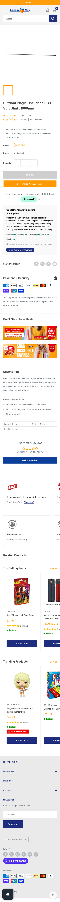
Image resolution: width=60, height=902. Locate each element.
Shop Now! (29, 502)
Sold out (30, 174)
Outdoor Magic (10, 115)
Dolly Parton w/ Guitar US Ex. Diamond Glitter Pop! (20, 710)
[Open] (7, 894)
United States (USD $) (13, 839)
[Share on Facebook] (36, 264)
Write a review (30, 460)
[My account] (47, 10)
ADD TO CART (22, 643)
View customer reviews (20, 250)
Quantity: (7, 163)
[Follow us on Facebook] (5, 854)
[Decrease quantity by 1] (17, 163)
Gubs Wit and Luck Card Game (20, 615)
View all (53, 568)
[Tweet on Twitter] (48, 264)
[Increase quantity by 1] (34, 163)
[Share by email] (54, 264)
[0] (54, 10)
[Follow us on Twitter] (11, 854)
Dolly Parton (13, 705)
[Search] (53, 18)
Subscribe (13, 824)
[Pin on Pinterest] (42, 264)
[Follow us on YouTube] (30, 854)
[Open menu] (4, 10)
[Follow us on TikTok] (36, 854)
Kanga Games (12, 611)
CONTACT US (30, 2)
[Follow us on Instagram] (17, 854)
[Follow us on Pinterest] (23, 854)
